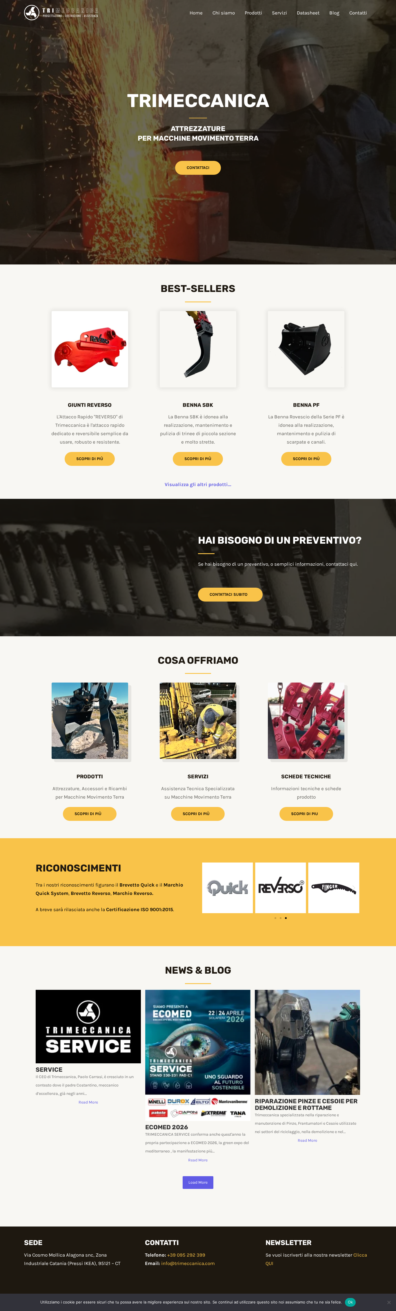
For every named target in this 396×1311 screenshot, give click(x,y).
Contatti (358, 13)
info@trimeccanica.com (188, 1263)
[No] (389, 1302)
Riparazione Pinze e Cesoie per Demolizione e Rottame (306, 1104)
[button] (207, 887)
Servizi (279, 13)
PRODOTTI (90, 776)
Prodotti (253, 13)
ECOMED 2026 (166, 1127)
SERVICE (49, 1069)
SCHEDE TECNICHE (306, 776)
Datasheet (308, 13)
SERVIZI (198, 776)
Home (196, 13)
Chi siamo (223, 13)
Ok (350, 1302)
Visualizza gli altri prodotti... (198, 484)
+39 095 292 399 (186, 1255)
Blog (334, 13)
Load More (198, 1182)
